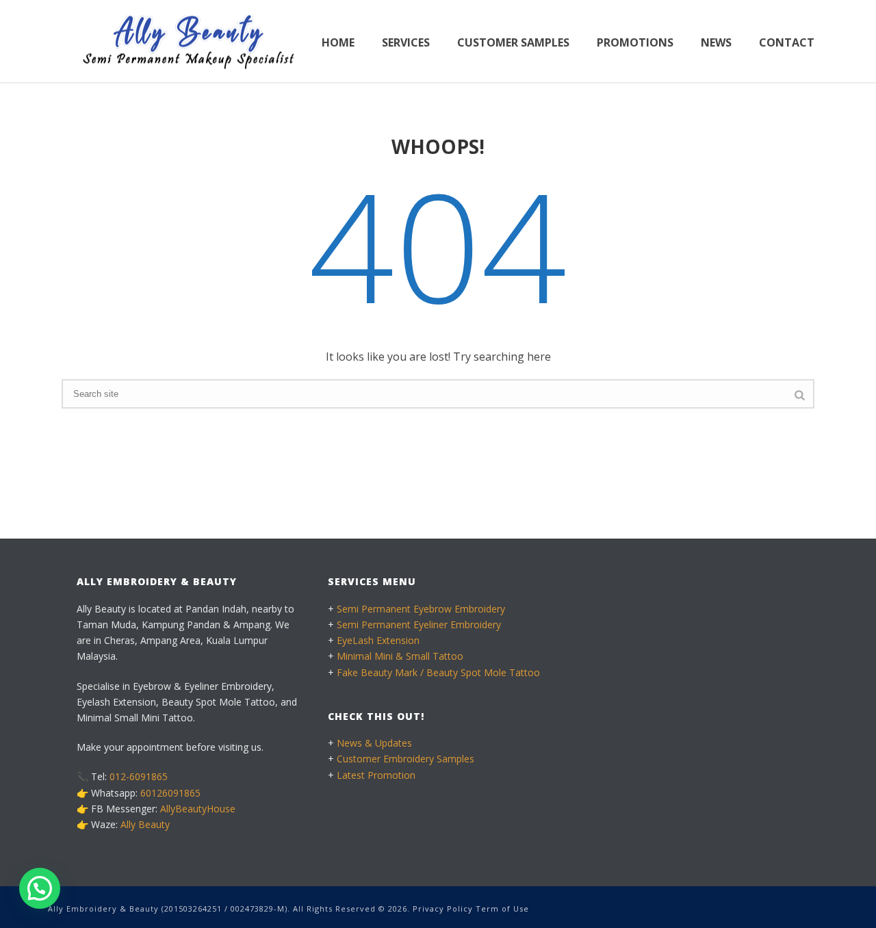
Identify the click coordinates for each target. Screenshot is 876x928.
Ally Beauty (145, 824)
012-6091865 (139, 776)
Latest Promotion (376, 775)
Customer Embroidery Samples (405, 758)
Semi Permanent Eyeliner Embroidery (419, 624)
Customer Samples (513, 42)
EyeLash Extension (378, 640)
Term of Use (502, 908)
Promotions (635, 42)
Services (406, 42)
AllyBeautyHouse (197, 808)
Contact (786, 42)
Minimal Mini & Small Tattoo (400, 655)
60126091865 (170, 792)
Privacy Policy (443, 908)
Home (338, 42)
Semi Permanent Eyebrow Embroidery (421, 608)
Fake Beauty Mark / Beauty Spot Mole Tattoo (438, 672)
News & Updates (374, 742)
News (716, 42)
